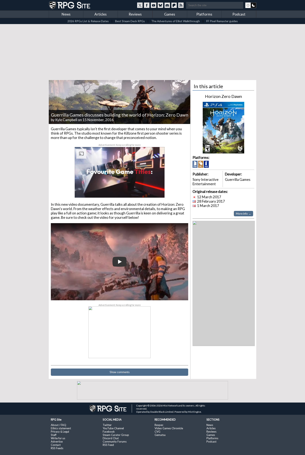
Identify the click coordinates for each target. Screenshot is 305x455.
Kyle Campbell (66, 120)
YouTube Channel (113, 428)
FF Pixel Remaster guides (222, 21)
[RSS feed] (181, 5)
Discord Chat (111, 438)
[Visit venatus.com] (156, 191)
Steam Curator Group (116, 435)
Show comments (120, 372)
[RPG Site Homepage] (70, 5)
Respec (159, 425)
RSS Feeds (57, 448)
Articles (100, 14)
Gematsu (160, 435)
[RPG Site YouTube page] (153, 5)
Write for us (58, 438)
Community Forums (115, 441)
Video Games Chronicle (169, 428)
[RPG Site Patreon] (174, 5)
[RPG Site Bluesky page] (160, 5)
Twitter (107, 425)
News (66, 14)
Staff (53, 435)
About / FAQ (58, 425)
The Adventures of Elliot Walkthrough (175, 21)
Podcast (238, 14)
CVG (157, 431)
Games (169, 14)
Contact (56, 444)
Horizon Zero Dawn (223, 96)
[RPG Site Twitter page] (140, 5)
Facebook (109, 431)
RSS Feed (108, 444)
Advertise (57, 441)
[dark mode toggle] (250, 5)
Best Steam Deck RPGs (130, 21)
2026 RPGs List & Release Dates (88, 21)
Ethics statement (61, 428)
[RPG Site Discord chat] (167, 5)
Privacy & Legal (60, 431)
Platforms (204, 14)
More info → (243, 213)
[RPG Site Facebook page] (146, 5)
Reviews (135, 14)
